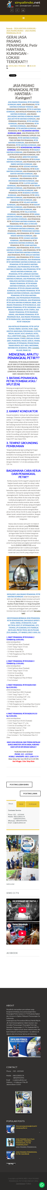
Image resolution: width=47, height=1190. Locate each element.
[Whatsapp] (42, 1185)
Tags (21, 804)
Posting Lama (30, 793)
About (10, 804)
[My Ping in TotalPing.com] (11, 1164)
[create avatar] (22, 882)
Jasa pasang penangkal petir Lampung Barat (26, 1127)
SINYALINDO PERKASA (17, 66)
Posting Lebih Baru (19, 784)
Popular (32, 804)
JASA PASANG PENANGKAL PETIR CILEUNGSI (26, 1153)
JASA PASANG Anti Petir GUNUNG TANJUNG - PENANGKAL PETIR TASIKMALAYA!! (25, 1142)
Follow (28, 1183)
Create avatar (9, 884)
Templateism (20, 1183)
